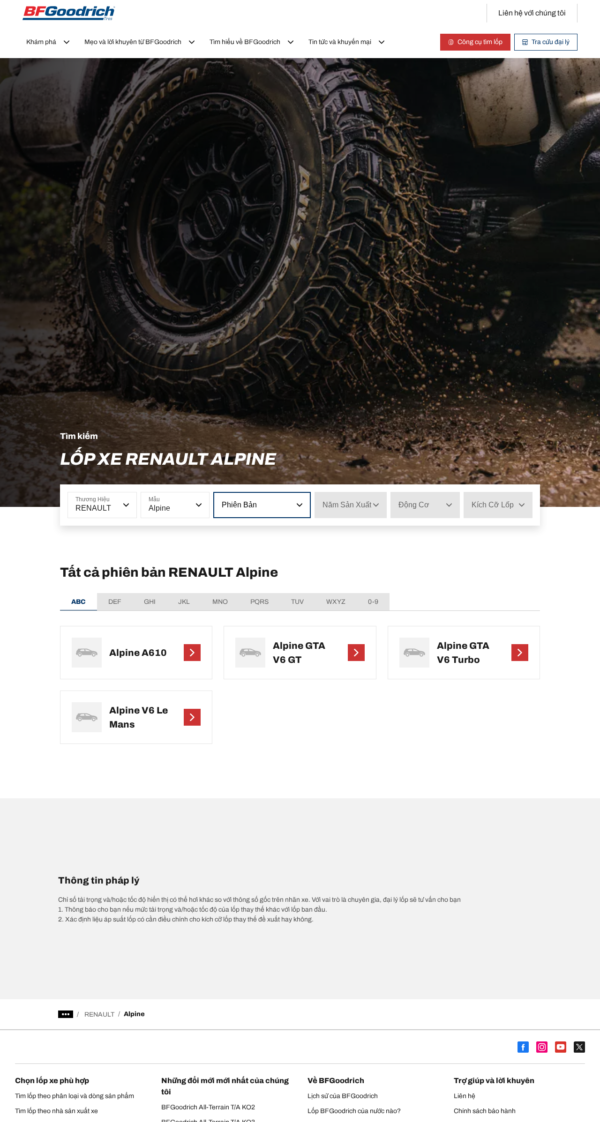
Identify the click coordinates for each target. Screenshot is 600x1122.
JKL (184, 601)
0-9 (373, 601)
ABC (78, 601)
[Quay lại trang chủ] (68, 13)
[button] (125, 505)
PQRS (259, 601)
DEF (114, 601)
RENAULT (99, 1014)
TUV (297, 601)
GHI (150, 601)
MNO (220, 601)
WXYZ (335, 601)
